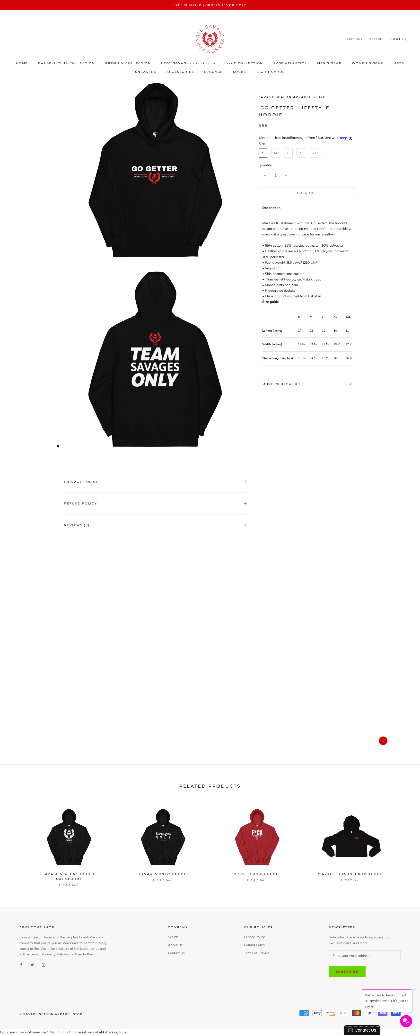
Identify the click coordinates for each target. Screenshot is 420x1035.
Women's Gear (368, 63)
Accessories (180, 72)
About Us (175, 945)
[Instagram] (43, 965)
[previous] (15, 841)
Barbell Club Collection (66, 63)
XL (301, 153)
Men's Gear (329, 63)
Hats (399, 63)
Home (22, 63)
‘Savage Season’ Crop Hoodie (351, 874)
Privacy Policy (81, 482)
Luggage (213, 72)
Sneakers (145, 72)
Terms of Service (256, 953)
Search (376, 39)
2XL (316, 153)
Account (355, 39)
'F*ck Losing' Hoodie (257, 874)
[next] (404, 841)
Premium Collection (128, 63)
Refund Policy (80, 503)
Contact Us (176, 953)
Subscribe (347, 971)
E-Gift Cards (270, 72)
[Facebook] (21, 965)
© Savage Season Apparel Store (52, 1014)
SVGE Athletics (290, 63)
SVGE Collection (244, 63)
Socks (239, 72)
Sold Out (307, 193)
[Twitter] (32, 965)
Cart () (399, 39)
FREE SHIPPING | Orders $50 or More (210, 5)
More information (281, 384)
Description (271, 207)
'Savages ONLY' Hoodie (163, 874)
